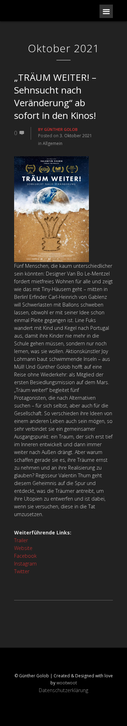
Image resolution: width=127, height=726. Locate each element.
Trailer (21, 540)
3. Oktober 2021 (76, 136)
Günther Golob (61, 129)
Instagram (25, 563)
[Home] (42, 10)
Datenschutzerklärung (63, 690)
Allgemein (52, 143)
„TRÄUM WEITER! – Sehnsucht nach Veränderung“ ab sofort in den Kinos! (55, 96)
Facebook (25, 555)
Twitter (21, 571)
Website (23, 548)
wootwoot (66, 683)
